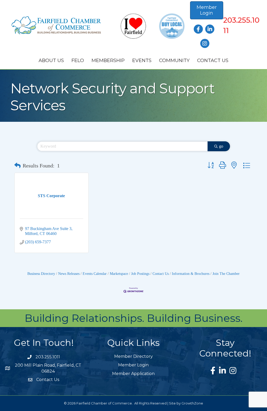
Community (174, 60)
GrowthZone (192, 403)
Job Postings (140, 274)
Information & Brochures (190, 274)
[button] (17, 165)
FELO (77, 60)
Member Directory (133, 356)
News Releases (69, 274)
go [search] (221, 146)
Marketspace (119, 274)
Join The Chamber (226, 274)
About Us (51, 60)
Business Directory (41, 274)
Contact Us (212, 60)
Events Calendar (95, 274)
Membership (108, 60)
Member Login (133, 364)
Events (141, 60)
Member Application (133, 373)
